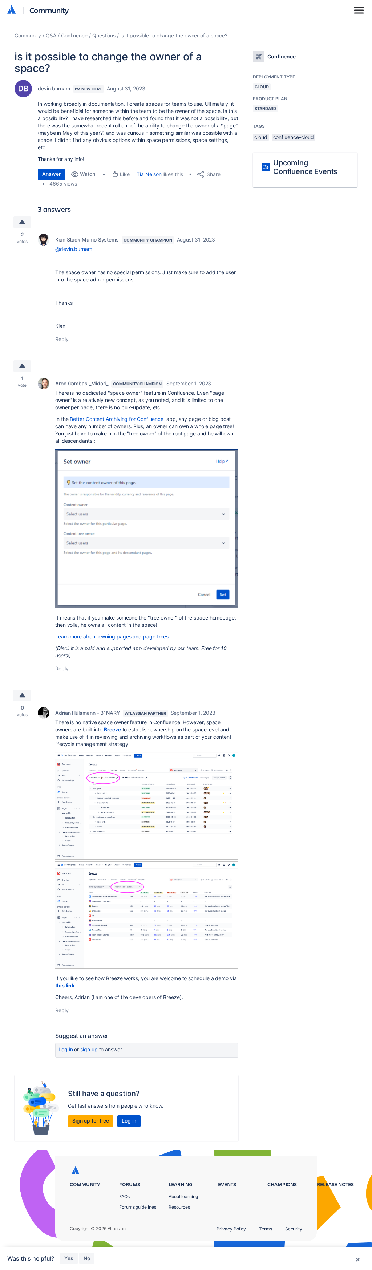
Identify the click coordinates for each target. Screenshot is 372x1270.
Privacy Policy (231, 1229)
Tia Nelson (149, 174)
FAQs (124, 1196)
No (87, 1258)
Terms (265, 1229)
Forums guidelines (137, 1207)
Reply (62, 339)
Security (293, 1229)
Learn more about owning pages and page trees (112, 636)
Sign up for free (90, 1120)
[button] (146, 528)
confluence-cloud (293, 137)
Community (49, 10)
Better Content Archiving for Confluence (116, 419)
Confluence (74, 35)
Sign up (88, 1049)
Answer (51, 174)
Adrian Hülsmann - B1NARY (87, 713)
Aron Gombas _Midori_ (81, 383)
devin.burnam (54, 88)
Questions (104, 35)
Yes (68, 1258)
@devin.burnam (73, 249)
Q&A (51, 35)
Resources (179, 1207)
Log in (65, 1049)
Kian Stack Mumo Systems (87, 239)
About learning (183, 1196)
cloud (260, 137)
